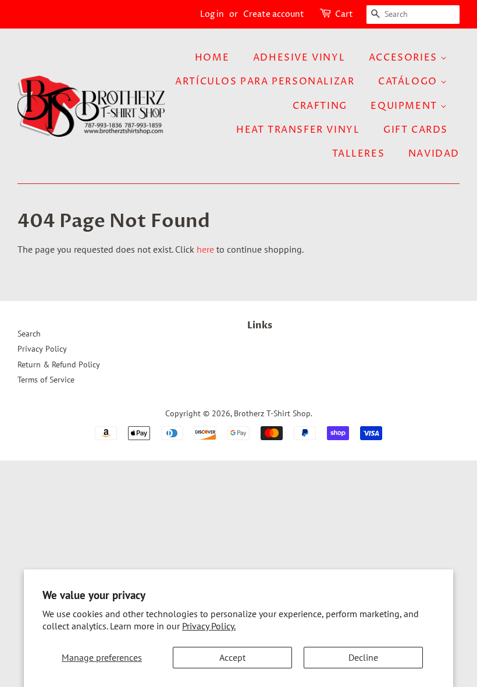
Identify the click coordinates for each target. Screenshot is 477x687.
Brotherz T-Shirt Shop (272, 413)
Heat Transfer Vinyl (297, 129)
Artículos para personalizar (264, 81)
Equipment (405, 106)
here (205, 249)
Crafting (320, 106)
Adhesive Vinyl (299, 57)
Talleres (358, 153)
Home (212, 57)
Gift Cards (415, 129)
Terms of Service (45, 379)
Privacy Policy (42, 349)
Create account (273, 14)
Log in (212, 14)
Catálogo (409, 81)
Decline (363, 657)
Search (29, 333)
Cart (344, 14)
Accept (232, 657)
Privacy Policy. (209, 626)
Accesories (405, 57)
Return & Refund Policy (58, 364)
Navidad (434, 153)
